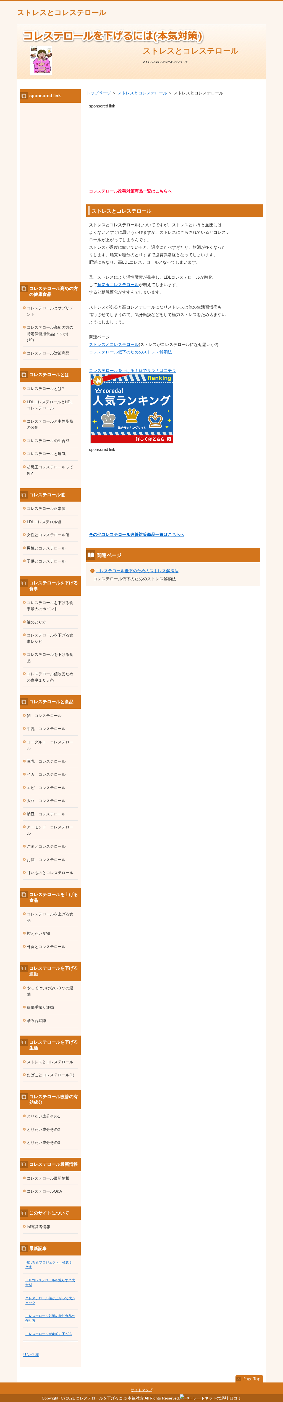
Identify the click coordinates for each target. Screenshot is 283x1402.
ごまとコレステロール (46, 846)
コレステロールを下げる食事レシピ (50, 638)
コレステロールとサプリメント (50, 311)
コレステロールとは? (45, 388)
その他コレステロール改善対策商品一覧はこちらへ (136, 534)
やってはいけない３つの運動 (50, 991)
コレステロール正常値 (46, 508)
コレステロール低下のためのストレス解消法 (130, 352)
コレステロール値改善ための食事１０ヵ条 (50, 677)
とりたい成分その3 (43, 1142)
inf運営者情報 (38, 1226)
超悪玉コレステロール (118, 284)
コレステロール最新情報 (48, 1178)
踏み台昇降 (36, 1020)
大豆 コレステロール (46, 800)
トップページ (98, 93)
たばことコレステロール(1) (50, 1075)
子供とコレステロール (46, 561)
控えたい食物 (38, 933)
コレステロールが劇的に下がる (48, 1334)
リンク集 (31, 1354)
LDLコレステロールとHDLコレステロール (50, 405)
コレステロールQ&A (44, 1191)
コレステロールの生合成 (48, 440)
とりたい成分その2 (43, 1129)
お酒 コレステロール (46, 859)
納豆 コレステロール (46, 814)
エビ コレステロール (46, 787)
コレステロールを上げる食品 (50, 917)
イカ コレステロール (46, 774)
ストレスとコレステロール (61, 12)
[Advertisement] (174, 148)
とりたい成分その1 (43, 1116)
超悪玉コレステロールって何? (50, 470)
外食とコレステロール (46, 946)
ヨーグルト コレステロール (50, 745)
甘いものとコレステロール (50, 873)
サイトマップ (141, 1390)
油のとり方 (36, 622)
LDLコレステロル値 (44, 522)
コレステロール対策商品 (48, 353)
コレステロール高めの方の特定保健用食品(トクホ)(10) (50, 333)
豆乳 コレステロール (46, 761)
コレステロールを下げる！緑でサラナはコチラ (132, 370)
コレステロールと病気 (46, 453)
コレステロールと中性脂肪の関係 (50, 424)
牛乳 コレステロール (46, 728)
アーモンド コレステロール (50, 830)
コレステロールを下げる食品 (50, 657)
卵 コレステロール (44, 715)
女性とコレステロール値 (48, 535)
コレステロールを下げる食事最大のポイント (50, 605)
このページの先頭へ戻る (249, 1379)
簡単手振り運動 (40, 1007)
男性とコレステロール (46, 548)
